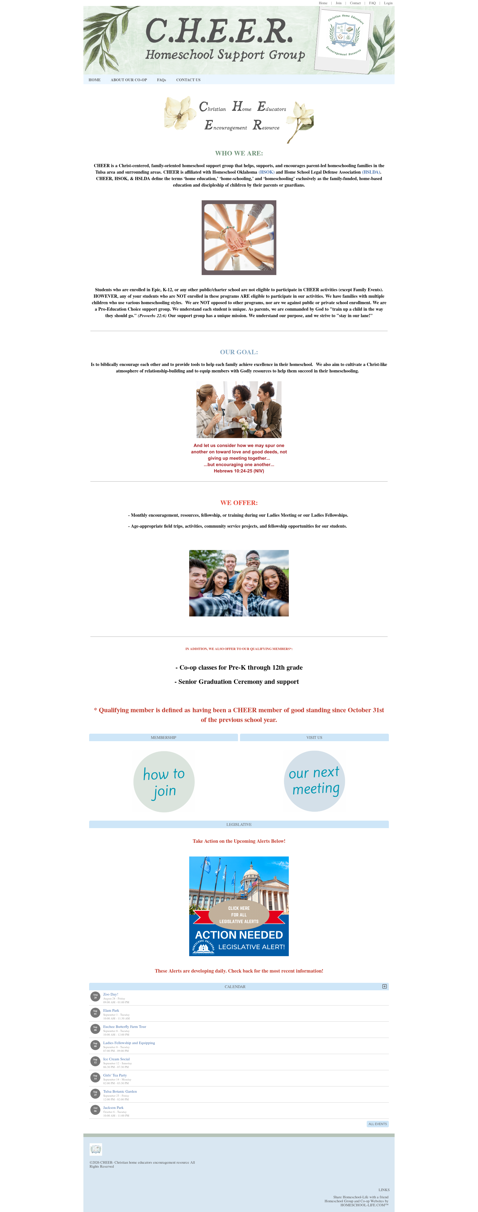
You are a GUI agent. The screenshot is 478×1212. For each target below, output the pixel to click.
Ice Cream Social (116, 1058)
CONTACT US (188, 79)
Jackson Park (113, 1107)
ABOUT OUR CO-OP (129, 79)
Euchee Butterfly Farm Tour (124, 1026)
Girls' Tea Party (115, 1074)
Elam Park (111, 1010)
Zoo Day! (110, 994)
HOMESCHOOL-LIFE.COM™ (364, 1205)
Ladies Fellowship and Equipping (129, 1042)
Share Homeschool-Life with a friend (360, 1197)
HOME (95, 79)
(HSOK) (267, 172)
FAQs (161, 79)
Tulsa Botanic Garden (120, 1091)
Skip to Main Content (134, 1166)
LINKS (384, 1189)
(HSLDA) (371, 172)
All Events (378, 1124)
